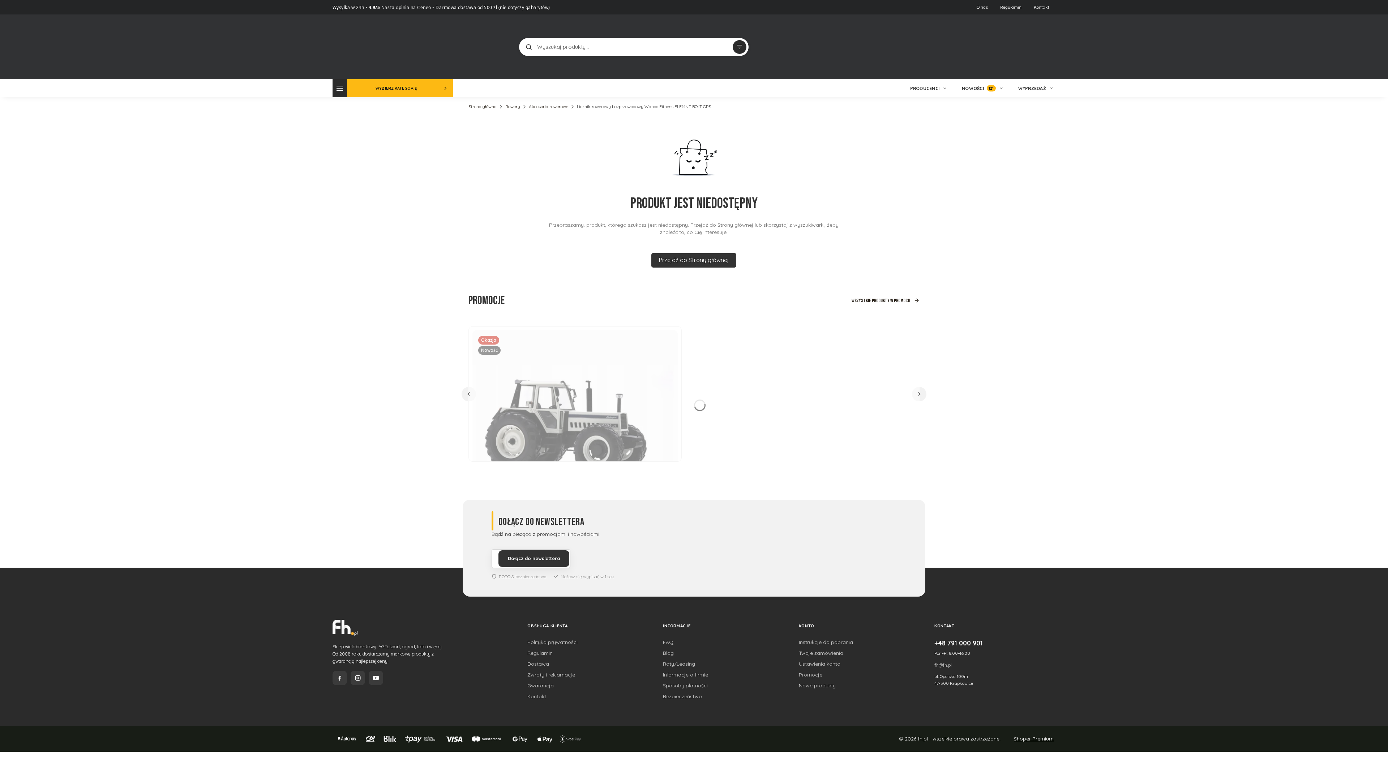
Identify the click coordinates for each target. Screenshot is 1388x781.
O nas (982, 7)
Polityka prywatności (552, 642)
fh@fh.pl (943, 665)
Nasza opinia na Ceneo (405, 7)
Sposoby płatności (685, 685)
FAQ (668, 642)
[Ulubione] (1048, 47)
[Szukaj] (529, 47)
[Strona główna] (360, 46)
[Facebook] (340, 678)
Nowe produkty (817, 685)
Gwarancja (540, 685)
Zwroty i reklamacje (551, 674)
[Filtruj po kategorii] (739, 47)
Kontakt (1041, 7)
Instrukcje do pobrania (826, 642)
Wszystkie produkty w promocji (881, 301)
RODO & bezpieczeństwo (522, 576)
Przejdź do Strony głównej (694, 260)
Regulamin (1010, 7)
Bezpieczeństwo (682, 696)
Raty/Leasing (679, 664)
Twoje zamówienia (821, 653)
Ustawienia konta (819, 664)
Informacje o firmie (685, 674)
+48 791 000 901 (958, 643)
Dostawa (538, 664)
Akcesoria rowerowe (548, 106)
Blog (668, 653)
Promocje (810, 674)
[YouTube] (376, 678)
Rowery (512, 106)
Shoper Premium (1034, 738)
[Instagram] (358, 678)
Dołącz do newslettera (534, 558)
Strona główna (482, 106)
